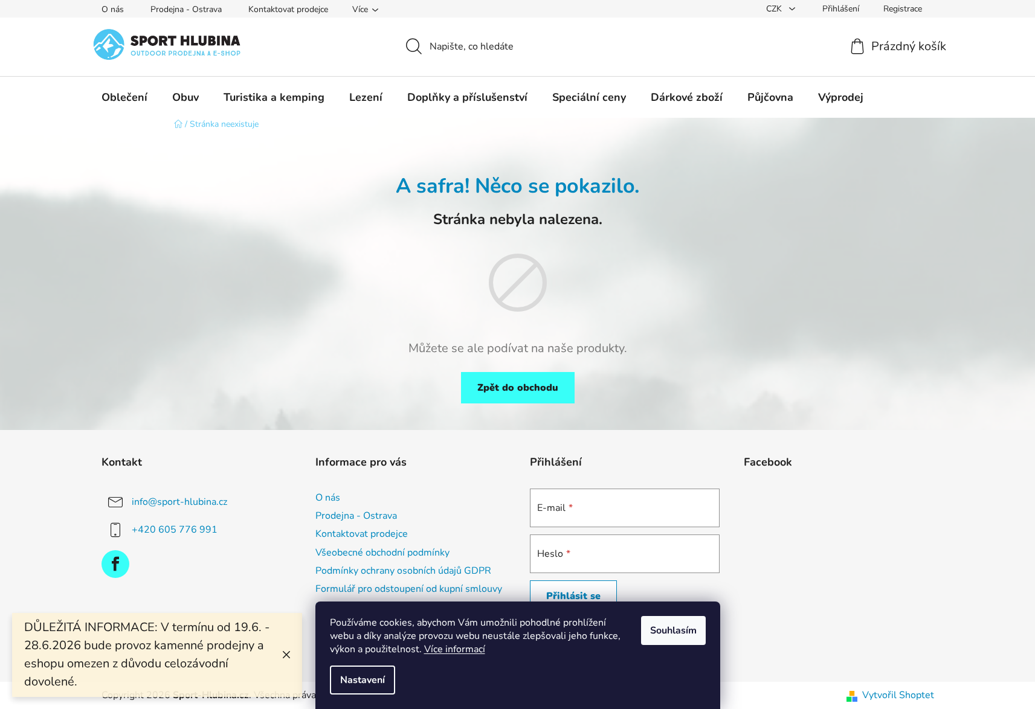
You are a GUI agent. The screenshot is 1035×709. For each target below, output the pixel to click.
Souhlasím (673, 630)
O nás (113, 9)
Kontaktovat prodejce (288, 9)
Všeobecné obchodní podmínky (382, 552)
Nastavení (362, 680)
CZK (775, 8)
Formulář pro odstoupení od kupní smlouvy (408, 588)
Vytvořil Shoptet (898, 695)
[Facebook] (115, 564)
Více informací (454, 649)
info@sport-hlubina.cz (179, 501)
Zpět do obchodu (517, 387)
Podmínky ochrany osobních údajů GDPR (403, 570)
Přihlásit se (573, 596)
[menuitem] (124, 97)
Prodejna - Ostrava (186, 9)
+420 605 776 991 (175, 529)
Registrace (902, 8)
